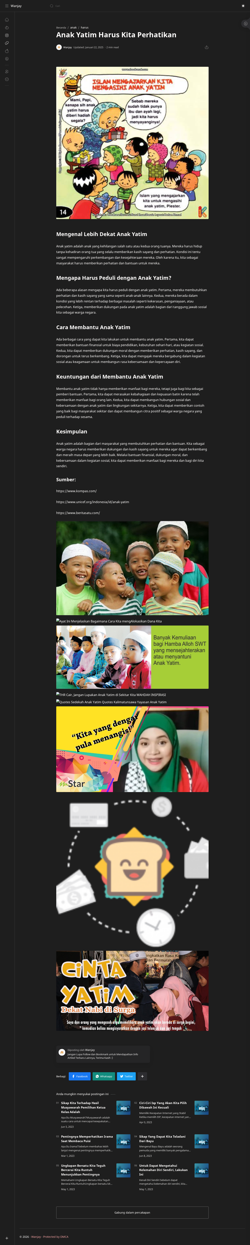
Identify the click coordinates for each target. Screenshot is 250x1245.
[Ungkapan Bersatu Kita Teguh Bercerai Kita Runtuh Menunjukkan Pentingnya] (123, 1170)
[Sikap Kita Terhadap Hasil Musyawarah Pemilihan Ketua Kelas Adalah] (123, 1108)
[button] (243, 6)
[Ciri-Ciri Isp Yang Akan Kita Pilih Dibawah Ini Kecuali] (202, 1108)
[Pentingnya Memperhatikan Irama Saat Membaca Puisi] (123, 1141)
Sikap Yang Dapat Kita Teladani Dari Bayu (162, 1138)
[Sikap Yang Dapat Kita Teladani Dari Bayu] (202, 1141)
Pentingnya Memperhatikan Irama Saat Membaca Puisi (87, 1138)
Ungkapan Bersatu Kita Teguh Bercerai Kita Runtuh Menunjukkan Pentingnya (83, 1170)
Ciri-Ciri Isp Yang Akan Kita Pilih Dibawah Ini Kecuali (163, 1105)
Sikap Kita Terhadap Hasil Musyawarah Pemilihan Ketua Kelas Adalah (83, 1107)
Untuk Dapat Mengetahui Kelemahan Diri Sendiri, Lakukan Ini (163, 1170)
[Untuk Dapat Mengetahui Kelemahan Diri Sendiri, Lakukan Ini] (202, 1170)
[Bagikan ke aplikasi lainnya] (142, 1076)
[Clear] (111, 6)
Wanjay (16, 6)
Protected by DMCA (55, 1237)
